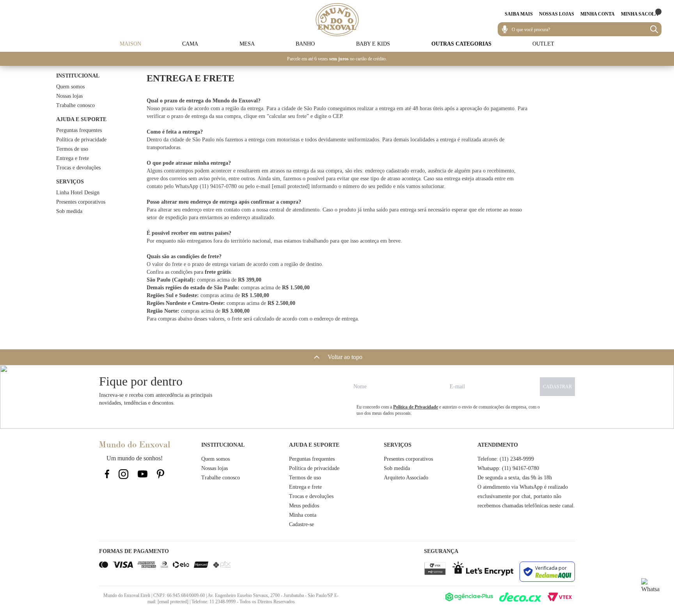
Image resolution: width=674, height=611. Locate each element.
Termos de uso (72, 149)
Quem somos (70, 87)
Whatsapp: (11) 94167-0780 (508, 468)
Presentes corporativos (80, 202)
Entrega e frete (72, 158)
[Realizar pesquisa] (654, 29)
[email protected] (291, 186)
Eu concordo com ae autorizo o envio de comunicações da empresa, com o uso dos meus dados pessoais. (448, 410)
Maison (130, 44)
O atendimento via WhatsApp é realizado (522, 487)
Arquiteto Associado (406, 478)
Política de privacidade (81, 140)
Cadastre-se (301, 524)
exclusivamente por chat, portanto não (519, 496)
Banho (305, 44)
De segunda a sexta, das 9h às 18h (514, 478)
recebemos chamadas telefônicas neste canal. (526, 506)
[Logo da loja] (337, 19)
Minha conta (302, 515)
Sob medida (69, 211)
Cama (190, 44)
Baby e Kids (373, 44)
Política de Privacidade (415, 407)
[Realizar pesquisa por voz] (505, 29)
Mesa (247, 44)
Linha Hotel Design (77, 192)
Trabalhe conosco (75, 105)
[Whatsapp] (651, 588)
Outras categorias (461, 44)
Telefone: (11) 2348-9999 (505, 459)
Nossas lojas (69, 96)
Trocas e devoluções (78, 168)
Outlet (543, 44)
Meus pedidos (304, 506)
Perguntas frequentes (79, 130)
